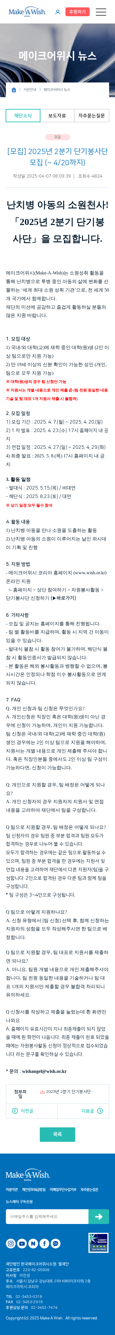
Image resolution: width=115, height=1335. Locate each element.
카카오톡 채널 (55, 1243)
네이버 (33, 1243)
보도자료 (57, 115)
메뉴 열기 (101, 12)
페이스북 (44, 1243)
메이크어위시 (27, 11)
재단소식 (23, 115)
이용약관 (12, 1190)
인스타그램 (11, 1243)
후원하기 (77, 11)
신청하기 (98, 1216)
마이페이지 (58, 12)
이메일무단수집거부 (63, 1190)
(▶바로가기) (63, 598)
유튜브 (22, 1243)
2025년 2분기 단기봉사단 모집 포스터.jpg (71, 1092)
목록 (57, 1134)
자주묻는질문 (91, 115)
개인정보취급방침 (33, 1190)
